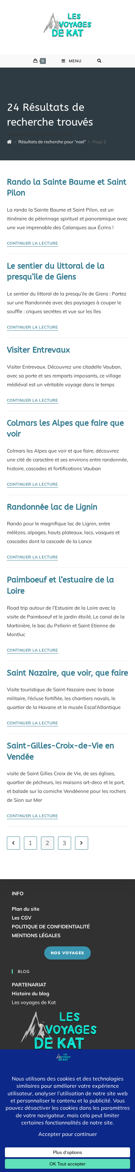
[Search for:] (99, 61)
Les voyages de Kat (34, 1002)
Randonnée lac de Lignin (52, 507)
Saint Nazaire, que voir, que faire (67, 672)
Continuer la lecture (32, 243)
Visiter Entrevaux (38, 349)
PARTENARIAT (29, 984)
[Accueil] (9, 141)
